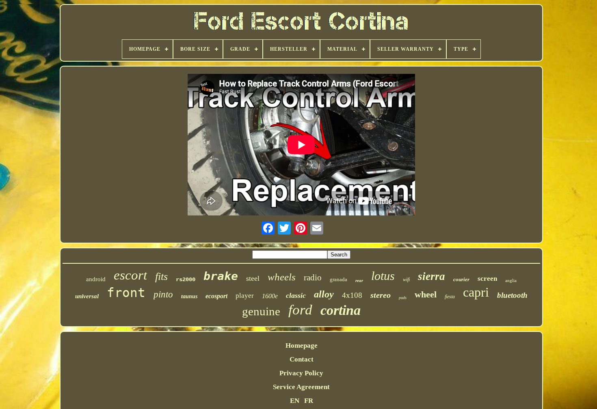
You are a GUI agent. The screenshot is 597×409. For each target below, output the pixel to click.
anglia (511, 280)
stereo (380, 295)
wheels (282, 276)
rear (359, 280)
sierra (431, 276)
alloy (324, 294)
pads (403, 297)
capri (476, 292)
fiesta (450, 296)
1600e (270, 296)
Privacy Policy (301, 373)
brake (220, 276)
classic (296, 295)
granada (338, 279)
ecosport (216, 296)
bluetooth (512, 295)
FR (308, 401)
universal (87, 296)
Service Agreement (301, 387)
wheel (426, 294)
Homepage (302, 345)
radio (313, 277)
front (126, 292)
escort (130, 275)
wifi (406, 279)
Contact (302, 359)
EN (294, 401)
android (96, 279)
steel (253, 278)
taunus (189, 296)
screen (487, 278)
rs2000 (185, 279)
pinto (163, 294)
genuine (261, 311)
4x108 (352, 295)
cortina (340, 310)
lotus (383, 275)
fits (161, 276)
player (245, 295)
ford (300, 310)
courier (461, 279)
